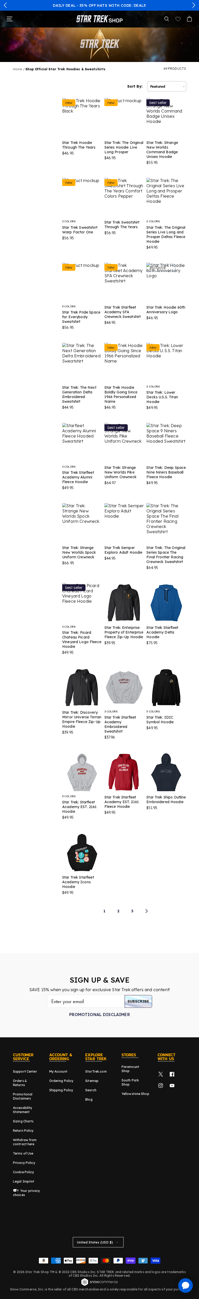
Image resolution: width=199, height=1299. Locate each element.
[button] (5, 5)
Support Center (25, 1071)
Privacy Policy (24, 1163)
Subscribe (138, 1001)
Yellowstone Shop (135, 1094)
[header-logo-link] (99, 19)
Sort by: (135, 86)
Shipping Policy (61, 1090)
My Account (58, 1071)
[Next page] (146, 911)
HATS (102, 5)
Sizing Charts (23, 1121)
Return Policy (23, 1131)
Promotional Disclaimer (99, 1014)
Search (90, 1090)
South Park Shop (130, 1082)
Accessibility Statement (22, 1110)
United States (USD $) (95, 1242)
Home (17, 69)
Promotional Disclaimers (22, 1096)
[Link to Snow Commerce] (99, 1285)
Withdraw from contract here (25, 1142)
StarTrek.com (95, 1071)
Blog (88, 1099)
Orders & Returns (20, 1083)
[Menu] (9, 19)
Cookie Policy (23, 1172)
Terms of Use (23, 1153)
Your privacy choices (26, 1193)
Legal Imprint (23, 1181)
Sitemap (91, 1081)
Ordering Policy (61, 1081)
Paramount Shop (130, 1069)
